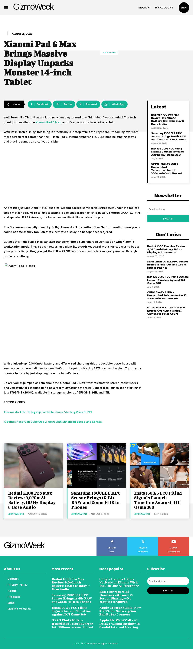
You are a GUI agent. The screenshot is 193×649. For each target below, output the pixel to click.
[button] (143, 7)
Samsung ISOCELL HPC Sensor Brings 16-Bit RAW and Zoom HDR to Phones (168, 136)
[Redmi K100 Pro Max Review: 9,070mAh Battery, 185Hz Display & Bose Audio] (33, 465)
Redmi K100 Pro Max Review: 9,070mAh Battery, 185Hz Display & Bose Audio (167, 119)
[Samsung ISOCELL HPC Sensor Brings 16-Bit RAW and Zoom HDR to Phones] (96, 465)
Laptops (109, 52)
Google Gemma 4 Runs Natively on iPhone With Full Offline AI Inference (119, 582)
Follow (143, 538)
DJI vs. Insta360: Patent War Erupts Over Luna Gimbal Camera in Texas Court (166, 310)
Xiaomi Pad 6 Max (48, 122)
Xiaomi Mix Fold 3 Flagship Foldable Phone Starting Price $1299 (48, 412)
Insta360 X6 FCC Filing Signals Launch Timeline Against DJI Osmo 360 (167, 151)
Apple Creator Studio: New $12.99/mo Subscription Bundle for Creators (120, 611)
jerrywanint (16, 514)
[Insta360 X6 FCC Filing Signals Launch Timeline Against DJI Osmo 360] (159, 465)
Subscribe (173, 538)
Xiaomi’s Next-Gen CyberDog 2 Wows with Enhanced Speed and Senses (53, 421)
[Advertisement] (73, 175)
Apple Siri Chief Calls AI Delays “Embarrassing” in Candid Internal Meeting (119, 623)
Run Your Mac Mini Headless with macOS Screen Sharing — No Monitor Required (116, 596)
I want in (168, 218)
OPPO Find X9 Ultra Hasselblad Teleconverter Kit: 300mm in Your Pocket (166, 168)
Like (112, 538)
